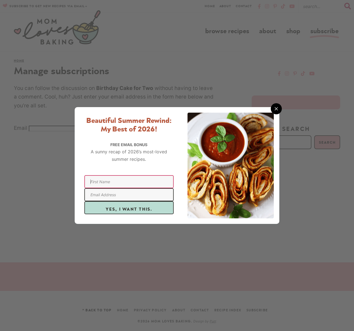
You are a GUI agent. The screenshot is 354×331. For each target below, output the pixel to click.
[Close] (276, 108)
